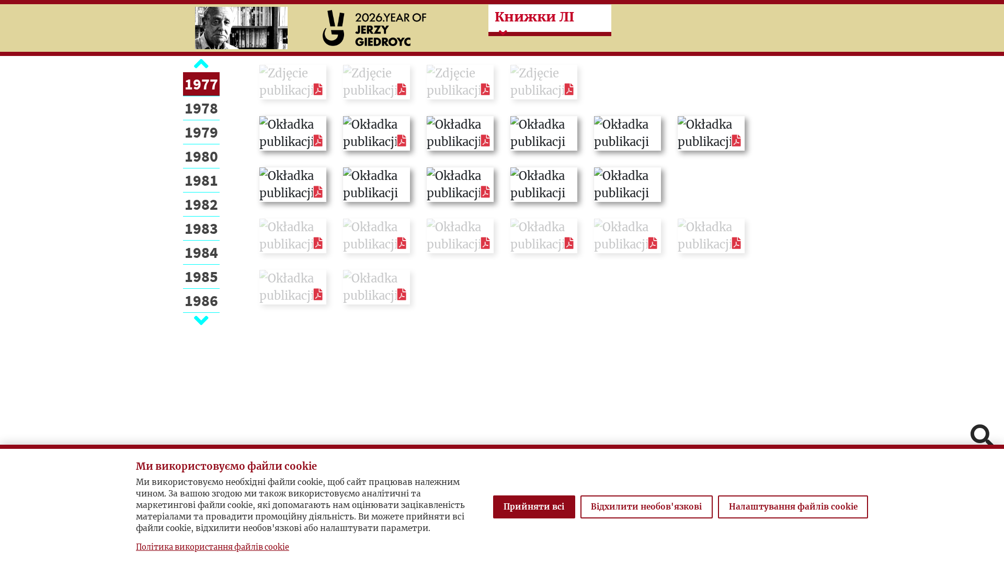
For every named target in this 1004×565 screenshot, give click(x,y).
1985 (201, 276)
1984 (201, 252)
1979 (201, 132)
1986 (201, 300)
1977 (201, 84)
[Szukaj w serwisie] (982, 437)
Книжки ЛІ (534, 16)
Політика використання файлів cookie (212, 547)
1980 (201, 156)
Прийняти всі (534, 507)
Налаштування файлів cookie (793, 507)
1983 (201, 228)
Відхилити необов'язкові (646, 507)
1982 (201, 204)
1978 (201, 108)
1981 (201, 180)
